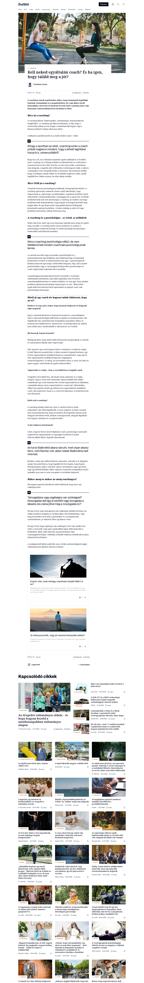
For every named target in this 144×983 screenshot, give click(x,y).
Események (71, 9)
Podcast (63, 9)
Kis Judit (93, 732)
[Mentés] (125, 692)
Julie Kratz (94, 692)
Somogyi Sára (96, 841)
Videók (37, 9)
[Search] (118, 4)
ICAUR (93, 705)
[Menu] (124, 4)
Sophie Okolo (59, 841)
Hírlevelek (55, 9)
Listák (31, 9)
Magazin (87, 9)
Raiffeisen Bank (23, 769)
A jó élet (80, 9)
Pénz (25, 9)
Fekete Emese (96, 874)
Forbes (94, 807)
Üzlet (19, 9)
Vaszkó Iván (94, 718)
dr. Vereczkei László (24, 729)
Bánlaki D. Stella (23, 953)
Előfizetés (103, 4)
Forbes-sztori (46, 9)
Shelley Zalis (59, 805)
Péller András (59, 877)
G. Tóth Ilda (95, 774)
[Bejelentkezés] (113, 4)
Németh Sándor (23, 841)
